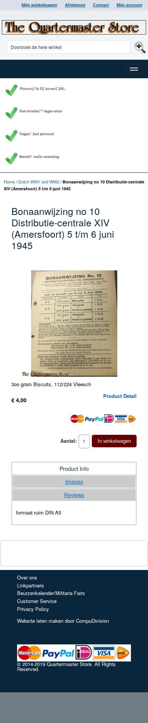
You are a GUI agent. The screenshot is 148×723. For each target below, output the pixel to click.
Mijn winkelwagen (39, 5)
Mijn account (129, 5)
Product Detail (120, 395)
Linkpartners (30, 585)
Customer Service (37, 601)
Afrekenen (75, 5)
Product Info (74, 468)
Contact (101, 5)
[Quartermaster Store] (74, 27)
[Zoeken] (139, 47)
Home (9, 181)
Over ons (27, 577)
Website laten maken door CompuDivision (63, 620)
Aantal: (68, 440)
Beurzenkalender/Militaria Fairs (51, 593)
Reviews (74, 495)
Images (74, 481)
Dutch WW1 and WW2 (38, 181)
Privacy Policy (33, 608)
